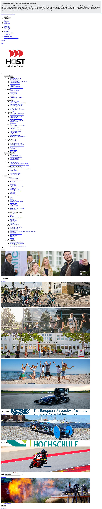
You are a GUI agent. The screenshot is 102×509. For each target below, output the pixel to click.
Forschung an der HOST (15, 155)
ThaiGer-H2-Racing (14, 151)
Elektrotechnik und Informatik (17, 208)
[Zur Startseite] (15, 71)
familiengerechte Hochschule (16, 88)
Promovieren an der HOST (16, 159)
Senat (11, 215)
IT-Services (12, 128)
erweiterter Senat (13, 213)
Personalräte (12, 219)
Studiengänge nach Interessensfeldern (18, 81)
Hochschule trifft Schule (15, 190)
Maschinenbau (13, 209)
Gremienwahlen (13, 220)
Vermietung (12, 236)
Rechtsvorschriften (14, 235)
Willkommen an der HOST (16, 180)
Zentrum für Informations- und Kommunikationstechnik (23, 231)
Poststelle (12, 239)
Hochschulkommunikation (16, 227)
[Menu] (1, 73)
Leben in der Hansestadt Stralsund (18, 246)
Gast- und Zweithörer (15, 86)
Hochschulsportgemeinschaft (16, 143)
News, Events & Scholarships (17, 113)
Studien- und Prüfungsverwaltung (17, 125)
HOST (5, 176)
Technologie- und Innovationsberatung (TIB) (20, 169)
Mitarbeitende (13, 184)
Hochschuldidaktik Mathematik (17, 146)
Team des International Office (17, 115)
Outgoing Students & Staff (16, 119)
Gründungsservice (14, 133)
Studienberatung (13, 93)
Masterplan (12, 96)
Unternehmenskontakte (15, 135)
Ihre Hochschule (13, 92)
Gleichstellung (13, 221)
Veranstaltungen (13, 200)
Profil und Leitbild (14, 178)
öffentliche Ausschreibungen (16, 201)
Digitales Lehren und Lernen (16, 104)
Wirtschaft (12, 211)
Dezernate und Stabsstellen (16, 234)
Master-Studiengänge (15, 80)
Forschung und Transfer (9, 152)
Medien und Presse (14, 189)
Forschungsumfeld (14, 162)
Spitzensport (12, 192)
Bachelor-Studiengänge (15, 78)
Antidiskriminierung (14, 224)
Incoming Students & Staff (16, 116)
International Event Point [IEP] (17, 120)
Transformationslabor (15, 174)
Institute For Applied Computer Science (19, 163)
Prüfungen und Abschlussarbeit (17, 109)
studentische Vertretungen (16, 129)
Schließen (3, 40)
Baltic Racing (13, 140)
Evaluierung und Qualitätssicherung (18, 136)
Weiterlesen (3, 281)
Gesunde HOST (13, 188)
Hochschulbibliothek (14, 127)
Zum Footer (12, 14)
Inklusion (12, 223)
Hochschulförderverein (15, 244)
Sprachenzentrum (14, 121)
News (11, 197)
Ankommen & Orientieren (16, 105)
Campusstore (13, 182)
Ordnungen (12, 111)
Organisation (13, 232)
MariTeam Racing (14, 147)
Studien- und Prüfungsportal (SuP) (18, 102)
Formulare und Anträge (15, 108)
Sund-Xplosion (13, 150)
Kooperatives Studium (15, 82)
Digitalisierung (13, 204)
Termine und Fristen (14, 106)
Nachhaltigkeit (13, 185)
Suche (2, 42)
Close (2, 43)
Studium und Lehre (8, 75)
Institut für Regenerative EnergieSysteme (19, 165)
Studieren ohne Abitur (15, 84)
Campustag (12, 94)
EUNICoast (12, 181)
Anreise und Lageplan (15, 137)
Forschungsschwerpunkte (16, 157)
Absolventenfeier (14, 205)
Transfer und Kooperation (16, 167)
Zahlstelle (12, 238)
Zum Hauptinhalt (5, 14)
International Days (14, 117)
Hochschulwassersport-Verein (17, 144)
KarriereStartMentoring (15, 131)
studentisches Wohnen (15, 98)
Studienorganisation (14, 101)
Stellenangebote (13, 203)
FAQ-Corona (13, 123)
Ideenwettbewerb (14, 132)
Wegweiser (12, 193)
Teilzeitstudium (13, 85)
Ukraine (11, 199)
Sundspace (12, 148)
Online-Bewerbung (14, 90)
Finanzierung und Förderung (16, 97)
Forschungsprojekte (14, 158)
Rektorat (12, 216)
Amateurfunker (13, 142)
